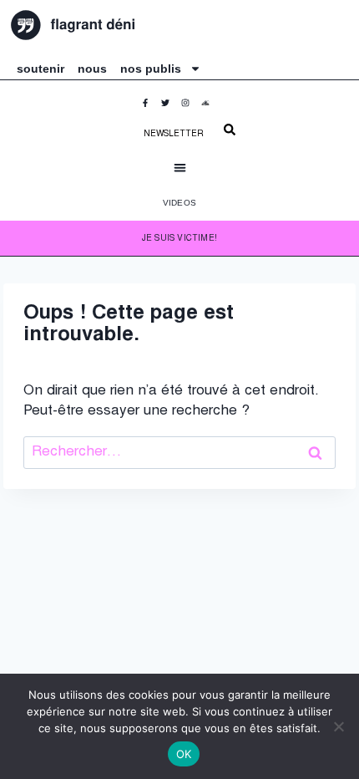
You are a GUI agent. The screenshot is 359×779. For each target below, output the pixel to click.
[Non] (338, 726)
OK (184, 754)
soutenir (40, 68)
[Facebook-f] (149, 107)
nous (92, 68)
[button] (180, 167)
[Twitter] (169, 107)
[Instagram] (189, 107)
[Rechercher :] (179, 453)
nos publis (150, 68)
